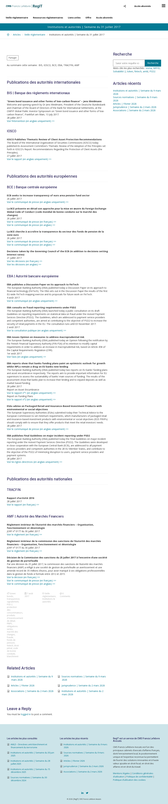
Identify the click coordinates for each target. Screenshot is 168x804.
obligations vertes (12, 627)
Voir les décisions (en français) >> (24, 261)
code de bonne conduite (12, 651)
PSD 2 (9, 604)
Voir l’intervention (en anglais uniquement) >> (30, 121)
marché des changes (12, 633)
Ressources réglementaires (48, 17)
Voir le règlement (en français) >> (24, 534)
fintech (10, 645)
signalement (13, 601)
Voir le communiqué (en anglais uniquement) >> (32, 300)
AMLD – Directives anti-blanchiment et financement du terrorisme (28, 746)
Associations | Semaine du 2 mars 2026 (32, 691)
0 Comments (65, 594)
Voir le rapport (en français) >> (23, 504)
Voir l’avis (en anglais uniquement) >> (26, 356)
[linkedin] (82, 793)
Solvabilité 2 (119, 71)
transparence (13, 598)
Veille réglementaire (17, 17)
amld (145, 71)
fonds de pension (11, 641)
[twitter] (87, 793)
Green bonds (11, 594)
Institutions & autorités (48, 600)
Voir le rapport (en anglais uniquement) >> (29, 159)
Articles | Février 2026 (22, 685)
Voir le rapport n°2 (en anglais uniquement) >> (31, 399)
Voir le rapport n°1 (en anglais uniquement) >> (31, 392)
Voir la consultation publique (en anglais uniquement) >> (36, 330)
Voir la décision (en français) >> (23, 577)
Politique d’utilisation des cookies (129, 780)
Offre (88, 17)
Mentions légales (121, 773)
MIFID (156, 68)
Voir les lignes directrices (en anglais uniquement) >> (34, 461)
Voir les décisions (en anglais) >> (24, 264)
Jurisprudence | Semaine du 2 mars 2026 (83, 685)
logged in (26, 714)
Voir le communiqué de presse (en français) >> (31, 221)
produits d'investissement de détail (15, 618)
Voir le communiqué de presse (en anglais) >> (31, 225)
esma (149, 68)
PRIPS (9, 623)
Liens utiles (74, 17)
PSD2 (152, 71)
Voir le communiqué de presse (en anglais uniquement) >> (37, 202)
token (130, 71)
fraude (10, 637)
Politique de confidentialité (139, 776)
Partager (13, 57)
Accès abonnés (142, 6)
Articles (17, 34)
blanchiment (12, 656)
